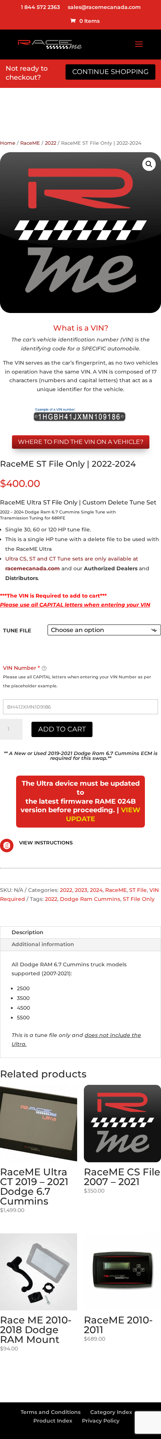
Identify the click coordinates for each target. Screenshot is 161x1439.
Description (27, 932)
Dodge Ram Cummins (90, 899)
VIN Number (21, 668)
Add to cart (62, 729)
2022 (50, 143)
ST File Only (139, 899)
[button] (149, 164)
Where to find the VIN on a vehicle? (80, 441)
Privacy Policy (100, 1420)
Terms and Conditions (50, 1412)
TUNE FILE (17, 630)
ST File (138, 890)
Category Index (111, 1412)
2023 (81, 890)
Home (7, 143)
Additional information (43, 944)
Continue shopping (110, 72)
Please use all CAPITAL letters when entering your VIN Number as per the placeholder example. (77, 681)
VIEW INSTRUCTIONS (46, 843)
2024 (96, 890)
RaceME (30, 143)
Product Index (52, 1420)
